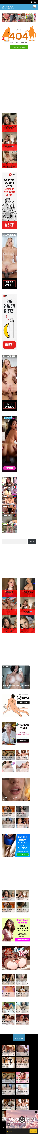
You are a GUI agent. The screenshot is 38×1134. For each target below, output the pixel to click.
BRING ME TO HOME (19, 47)
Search (32, 541)
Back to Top (19, 1038)
